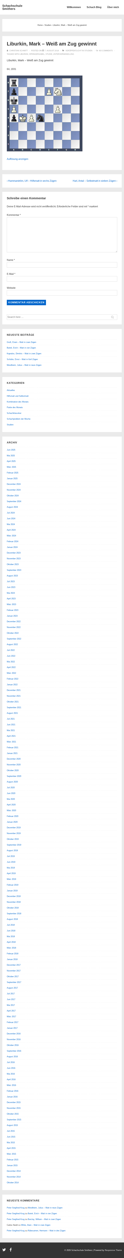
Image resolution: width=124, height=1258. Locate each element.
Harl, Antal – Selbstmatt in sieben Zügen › (95, 181)
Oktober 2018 (13, 908)
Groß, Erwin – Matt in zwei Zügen (21, 342)
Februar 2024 (12, 541)
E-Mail (10, 274)
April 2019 (11, 873)
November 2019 (14, 833)
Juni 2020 (11, 793)
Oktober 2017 (13, 976)
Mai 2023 (11, 593)
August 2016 (12, 1056)
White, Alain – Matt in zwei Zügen (35, 1225)
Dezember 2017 (14, 965)
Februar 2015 (12, 1160)
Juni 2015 (11, 1137)
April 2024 (11, 530)
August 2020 (12, 782)
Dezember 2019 (14, 827)
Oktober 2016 (13, 1045)
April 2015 (11, 1148)
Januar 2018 (12, 959)
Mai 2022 (11, 662)
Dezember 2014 (14, 1171)
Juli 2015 (11, 1131)
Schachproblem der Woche (18, 419)
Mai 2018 (11, 936)
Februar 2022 (12, 679)
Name (10, 260)
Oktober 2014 (13, 1182)
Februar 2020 (12, 816)
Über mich (113, 7)
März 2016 (11, 1085)
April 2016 (11, 1079)
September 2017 (14, 982)
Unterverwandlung (63, 54)
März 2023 (11, 604)
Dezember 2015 (14, 1102)
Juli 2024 (11, 513)
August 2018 (12, 919)
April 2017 (11, 1011)
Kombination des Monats (18, 402)
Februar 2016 (12, 1091)
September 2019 (14, 845)
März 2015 (11, 1154)
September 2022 (14, 639)
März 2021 (11, 742)
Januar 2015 (12, 1165)
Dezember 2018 (14, 896)
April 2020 (11, 805)
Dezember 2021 (14, 690)
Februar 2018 (12, 953)
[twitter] (4, 1251)
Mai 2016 (11, 1074)
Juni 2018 (11, 931)
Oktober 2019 (13, 839)
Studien (88, 51)
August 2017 (12, 988)
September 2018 (14, 913)
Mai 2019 (11, 868)
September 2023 (14, 570)
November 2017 (14, 971)
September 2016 (14, 1051)
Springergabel (37, 54)
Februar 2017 (12, 1022)
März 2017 (11, 1016)
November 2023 (14, 558)
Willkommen (74, 7)
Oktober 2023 (13, 564)
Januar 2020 (12, 822)
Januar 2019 (12, 891)
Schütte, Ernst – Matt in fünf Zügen (22, 359)
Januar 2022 (12, 684)
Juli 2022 (11, 650)
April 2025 (11, 461)
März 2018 (11, 948)
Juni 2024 (11, 518)
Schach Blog (94, 7)
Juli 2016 (11, 1062)
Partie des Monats (15, 407)
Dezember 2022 (14, 621)
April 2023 (11, 598)
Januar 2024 (12, 547)
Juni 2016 (11, 1068)
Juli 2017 (11, 993)
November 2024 (14, 490)
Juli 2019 (11, 856)
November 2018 (14, 902)
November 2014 (14, 1177)
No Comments (106, 51)
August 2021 (12, 713)
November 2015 (14, 1108)
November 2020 (14, 765)
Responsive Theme (113, 1250)
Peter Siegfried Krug (15, 1208)
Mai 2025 (11, 455)
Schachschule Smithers (12, 7)
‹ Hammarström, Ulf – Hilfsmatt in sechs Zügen (32, 181)
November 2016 (14, 1039)
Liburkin (24, 54)
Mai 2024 (11, 524)
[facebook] (11, 1251)
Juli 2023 (11, 581)
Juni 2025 (11, 450)
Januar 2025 (12, 478)
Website (11, 288)
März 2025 (11, 467)
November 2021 (14, 696)
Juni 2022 (11, 656)
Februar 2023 (12, 610)
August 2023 (12, 576)
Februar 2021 (12, 747)
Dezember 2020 (14, 759)
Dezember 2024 (14, 484)
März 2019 (11, 879)
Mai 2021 (11, 730)
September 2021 (14, 707)
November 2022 (14, 627)
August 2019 (12, 850)
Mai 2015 (11, 1142)
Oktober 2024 (13, 495)
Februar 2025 (12, 473)
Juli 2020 (11, 787)
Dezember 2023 (14, 553)
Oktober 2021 (13, 702)
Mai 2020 (11, 799)
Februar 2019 (12, 885)
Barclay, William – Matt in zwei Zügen (44, 1219)
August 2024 (12, 507)
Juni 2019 (11, 862)
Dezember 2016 (14, 1034)
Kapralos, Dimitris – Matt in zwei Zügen (24, 353)
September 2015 (14, 1119)
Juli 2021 (11, 719)
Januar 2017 (12, 1028)
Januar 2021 (12, 753)
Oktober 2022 (13, 633)
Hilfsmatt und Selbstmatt (18, 396)
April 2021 (11, 736)
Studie (49, 54)
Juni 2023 (11, 587)
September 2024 (14, 501)
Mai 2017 (11, 1005)
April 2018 (11, 942)
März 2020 (11, 810)
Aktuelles (11, 390)
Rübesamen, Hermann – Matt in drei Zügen (46, 1230)
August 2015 (12, 1125)
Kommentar (14, 215)
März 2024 (11, 536)
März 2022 (11, 673)
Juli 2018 (11, 925)
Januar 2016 (12, 1097)
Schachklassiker (14, 413)
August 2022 (12, 644)
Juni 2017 (11, 999)
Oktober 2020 (13, 770)
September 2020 (14, 776)
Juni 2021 (11, 724)
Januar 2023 (12, 616)
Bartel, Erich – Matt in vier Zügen (21, 348)
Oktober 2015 (13, 1114)
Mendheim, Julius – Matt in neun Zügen (24, 365)
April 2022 (11, 667)
